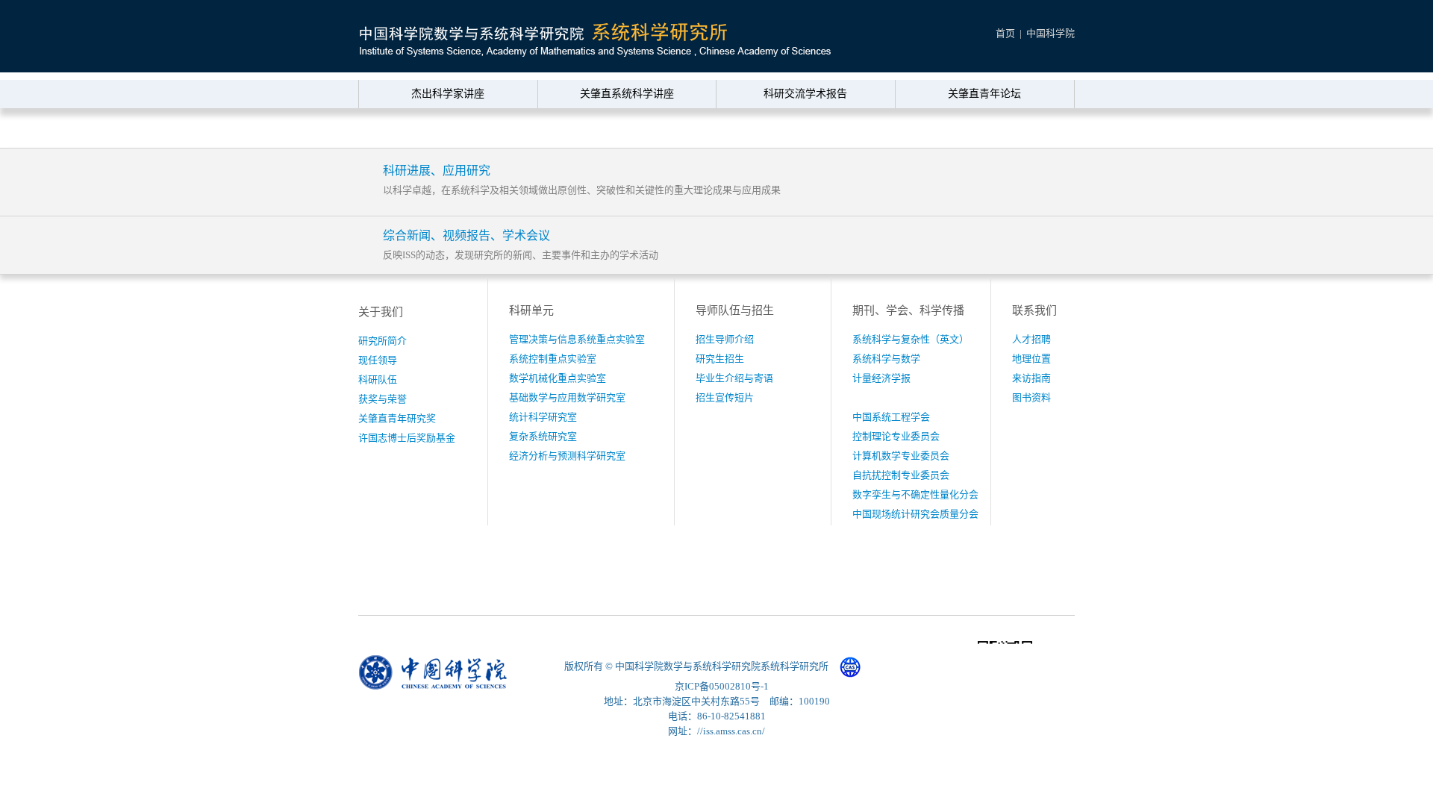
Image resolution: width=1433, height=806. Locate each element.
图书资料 (1031, 397)
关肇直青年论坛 (984, 93)
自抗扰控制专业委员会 (900, 475)
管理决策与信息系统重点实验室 (577, 339)
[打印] (1035, 129)
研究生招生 (720, 358)
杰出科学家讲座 (447, 93)
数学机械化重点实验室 (557, 378)
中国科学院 (1050, 33)
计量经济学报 (881, 378)
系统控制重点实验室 (552, 358)
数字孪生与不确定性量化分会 (915, 494)
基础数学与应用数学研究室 (567, 397)
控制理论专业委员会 (896, 436)
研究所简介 (382, 340)
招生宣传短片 (725, 397)
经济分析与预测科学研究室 (567, 455)
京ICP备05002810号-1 (722, 686)
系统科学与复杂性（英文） (910, 339)
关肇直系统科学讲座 (627, 93)
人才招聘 (1031, 339)
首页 (1005, 33)
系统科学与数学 (886, 358)
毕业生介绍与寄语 (734, 378)
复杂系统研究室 (543, 436)
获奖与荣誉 (382, 398)
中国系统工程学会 (891, 416)
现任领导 (377, 360)
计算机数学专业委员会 (900, 455)
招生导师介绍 (725, 339)
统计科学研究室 (543, 416)
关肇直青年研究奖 (397, 418)
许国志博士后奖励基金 (406, 437)
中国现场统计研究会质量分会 (915, 513)
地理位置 (1031, 358)
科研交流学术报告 (805, 93)
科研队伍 (377, 379)
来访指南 (1031, 378)
